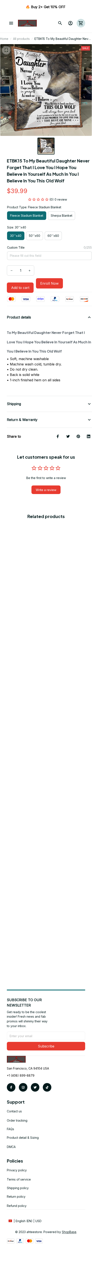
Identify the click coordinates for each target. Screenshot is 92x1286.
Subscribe (46, 1046)
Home (4, 39)
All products (21, 39)
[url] (69, 1232)
